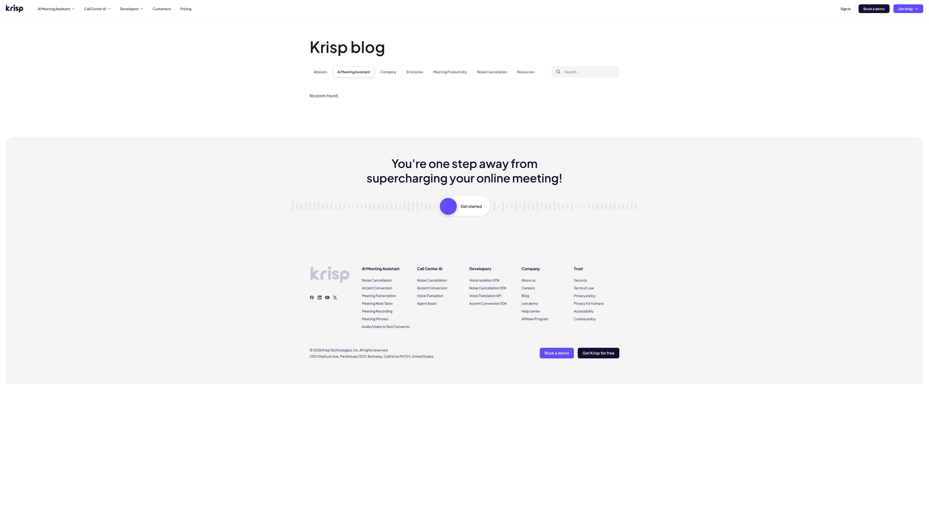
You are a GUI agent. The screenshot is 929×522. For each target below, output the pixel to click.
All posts (320, 72)
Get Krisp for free (598, 352)
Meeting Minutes (375, 319)
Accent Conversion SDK (488, 303)
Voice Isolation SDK (484, 280)
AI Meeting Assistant (54, 9)
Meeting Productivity (450, 72)
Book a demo (874, 9)
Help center (531, 311)
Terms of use (584, 288)
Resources (525, 72)
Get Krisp (905, 9)
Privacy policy (585, 295)
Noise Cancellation (492, 72)
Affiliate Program (535, 319)
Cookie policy (585, 319)
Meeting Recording (377, 311)
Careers (528, 288)
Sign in (845, 9)
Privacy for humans (589, 303)
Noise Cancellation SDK (487, 288)
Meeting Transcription (379, 295)
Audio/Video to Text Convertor (386, 326)
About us (528, 280)
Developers (129, 9)
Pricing (185, 9)
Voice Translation (430, 295)
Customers (162, 9)
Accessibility (584, 311)
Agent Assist (426, 303)
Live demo (530, 303)
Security (580, 280)
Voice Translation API (485, 295)
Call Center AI (95, 9)
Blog (525, 295)
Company (388, 72)
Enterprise (414, 72)
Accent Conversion (377, 288)
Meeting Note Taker (377, 303)
